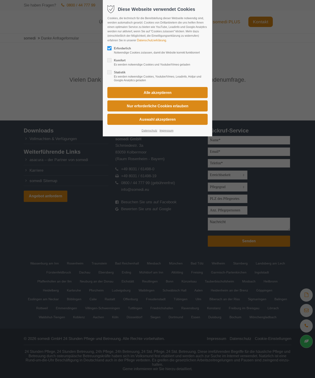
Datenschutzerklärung (151, 40)
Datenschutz (149, 130)
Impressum (166, 130)
